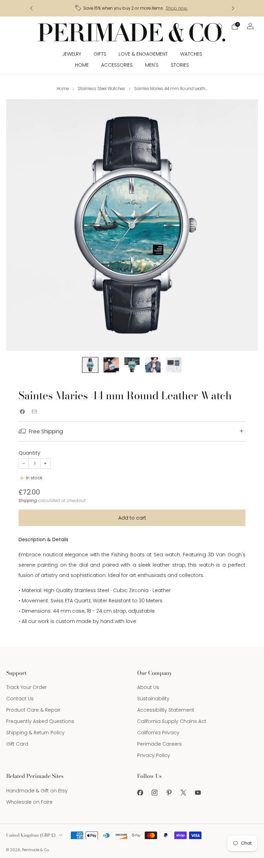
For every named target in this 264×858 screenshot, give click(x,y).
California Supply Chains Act (171, 721)
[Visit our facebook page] (140, 792)
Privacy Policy (153, 755)
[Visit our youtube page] (197, 792)
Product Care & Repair (33, 709)
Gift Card (17, 743)
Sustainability (153, 698)
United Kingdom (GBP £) (31, 835)
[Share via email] (34, 411)
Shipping (28, 500)
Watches (191, 54)
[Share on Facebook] (22, 411)
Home (82, 65)
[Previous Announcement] (31, 8)
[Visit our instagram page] (154, 792)
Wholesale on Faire (29, 802)
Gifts (100, 54)
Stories (180, 65)
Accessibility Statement (165, 709)
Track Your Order (26, 687)
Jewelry (71, 54)
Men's (151, 65)
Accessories (117, 65)
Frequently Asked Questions (40, 721)
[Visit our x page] (183, 792)
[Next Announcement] (233, 8)
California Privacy (158, 732)
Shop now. (177, 8)
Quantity (29, 452)
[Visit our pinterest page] (169, 792)
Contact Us (20, 698)
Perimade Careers (159, 743)
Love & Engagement (143, 54)
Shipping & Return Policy (35, 732)
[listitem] (132, 8)
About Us (148, 687)
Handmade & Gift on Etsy (37, 790)
